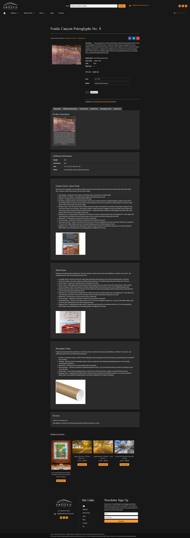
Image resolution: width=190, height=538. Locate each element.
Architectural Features (70, 38)
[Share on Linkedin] (133, 38)
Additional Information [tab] (70, 109)
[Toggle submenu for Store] (45, 13)
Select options (61, 480)
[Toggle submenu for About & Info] (34, 13)
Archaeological (81, 38)
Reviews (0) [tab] (117, 109)
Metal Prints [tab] (94, 109)
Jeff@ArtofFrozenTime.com (140, 5)
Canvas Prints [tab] (84, 109)
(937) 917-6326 (65, 511)
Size (86, 79)
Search (67, 6)
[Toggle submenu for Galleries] (18, 13)
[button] (122, 6)
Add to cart (94, 92)
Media (87, 83)
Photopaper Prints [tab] (105, 109)
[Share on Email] (138, 38)
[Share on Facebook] (129, 38)
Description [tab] (57, 109)
